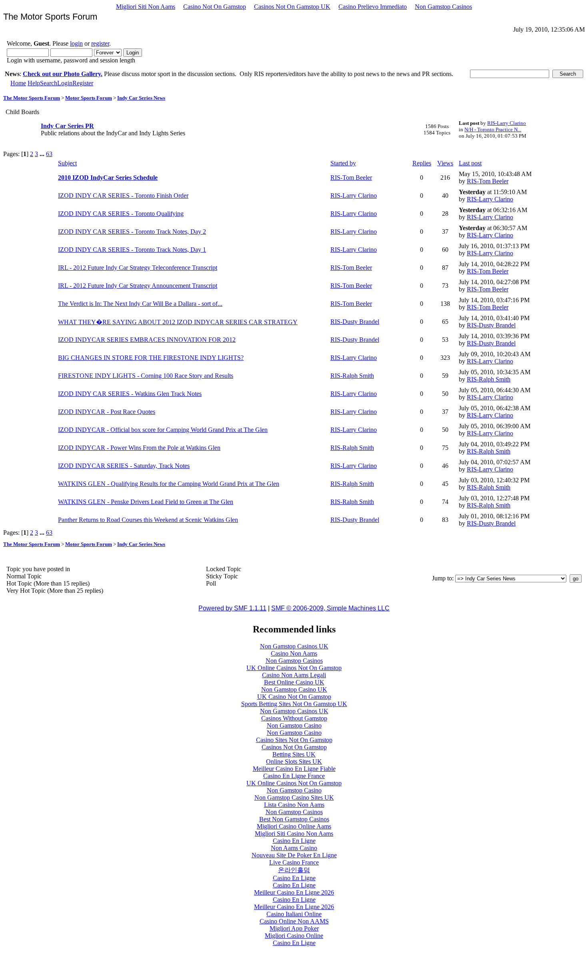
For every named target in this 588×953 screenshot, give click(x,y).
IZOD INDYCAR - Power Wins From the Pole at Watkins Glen (139, 447)
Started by (343, 163)
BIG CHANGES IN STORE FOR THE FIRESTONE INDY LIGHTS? (151, 357)
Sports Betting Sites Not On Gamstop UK (294, 703)
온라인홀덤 (294, 870)
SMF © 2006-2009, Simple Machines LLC (330, 608)
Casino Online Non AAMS (294, 921)
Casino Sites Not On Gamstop (294, 739)
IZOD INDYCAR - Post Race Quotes (106, 411)
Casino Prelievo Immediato (372, 6)
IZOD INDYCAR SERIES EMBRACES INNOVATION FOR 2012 (147, 339)
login (76, 43)
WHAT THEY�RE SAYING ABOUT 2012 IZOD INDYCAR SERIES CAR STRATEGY (178, 322)
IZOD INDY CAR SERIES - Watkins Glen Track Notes (130, 393)
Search (48, 83)
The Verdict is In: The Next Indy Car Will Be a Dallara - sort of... (140, 303)
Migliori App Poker (294, 928)
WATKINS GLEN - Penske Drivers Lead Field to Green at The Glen (145, 501)
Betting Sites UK (294, 754)
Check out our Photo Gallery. (62, 73)
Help (34, 83)
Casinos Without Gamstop (294, 718)
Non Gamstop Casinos (443, 6)
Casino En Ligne (294, 840)
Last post (470, 163)
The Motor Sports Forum (31, 98)
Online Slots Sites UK (294, 761)
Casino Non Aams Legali (294, 675)
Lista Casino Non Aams (294, 804)
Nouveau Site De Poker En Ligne (294, 855)
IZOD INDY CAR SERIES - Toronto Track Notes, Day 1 (132, 249)
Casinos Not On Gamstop (294, 747)
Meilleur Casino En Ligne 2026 (294, 892)
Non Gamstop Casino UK (294, 689)
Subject (67, 163)
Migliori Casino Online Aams (294, 826)
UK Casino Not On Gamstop (294, 696)
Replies (421, 163)
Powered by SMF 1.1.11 (232, 608)
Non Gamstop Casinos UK (294, 646)
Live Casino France (294, 862)
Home (18, 83)
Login (64, 83)
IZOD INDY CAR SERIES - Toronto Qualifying (121, 213)
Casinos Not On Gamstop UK (292, 6)
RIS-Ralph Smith (352, 375)
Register (82, 83)
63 (49, 153)
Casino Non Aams (294, 653)
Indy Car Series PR (67, 125)
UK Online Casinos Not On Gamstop (294, 667)
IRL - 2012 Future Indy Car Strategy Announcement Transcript (137, 285)
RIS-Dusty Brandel (354, 321)
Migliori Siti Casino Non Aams (294, 833)
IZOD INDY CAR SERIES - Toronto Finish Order (123, 195)
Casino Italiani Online (294, 914)
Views (445, 163)
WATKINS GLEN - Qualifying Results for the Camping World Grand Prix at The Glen (168, 483)
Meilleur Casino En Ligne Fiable (294, 768)
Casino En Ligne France (294, 775)
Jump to (442, 578)
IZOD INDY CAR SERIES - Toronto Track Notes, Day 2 (132, 231)
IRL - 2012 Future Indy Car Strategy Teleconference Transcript (137, 267)
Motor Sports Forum (88, 98)
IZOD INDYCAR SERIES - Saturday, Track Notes (124, 465)
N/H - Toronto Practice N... (492, 129)
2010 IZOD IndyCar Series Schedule (108, 177)
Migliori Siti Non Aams (145, 6)
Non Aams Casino (294, 848)
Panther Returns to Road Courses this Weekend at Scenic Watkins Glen (148, 519)
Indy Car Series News (141, 98)
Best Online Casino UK (294, 682)
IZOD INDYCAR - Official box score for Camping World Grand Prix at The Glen (163, 429)
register (100, 43)
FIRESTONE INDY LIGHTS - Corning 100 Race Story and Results (145, 375)
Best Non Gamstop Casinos (294, 819)
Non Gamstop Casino (294, 725)
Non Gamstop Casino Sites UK (294, 797)
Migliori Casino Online (294, 935)
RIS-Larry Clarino (506, 123)
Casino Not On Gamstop (214, 6)
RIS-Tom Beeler (351, 177)
